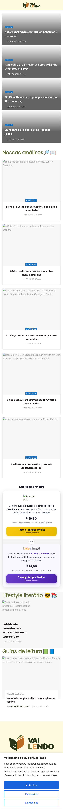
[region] (31, 781)
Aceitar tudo (31, 785)
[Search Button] (59, 5)
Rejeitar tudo (31, 802)
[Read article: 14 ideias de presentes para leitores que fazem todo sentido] (16, 610)
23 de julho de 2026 (15, 139)
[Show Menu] (3, 5)
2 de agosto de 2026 (15, 74)
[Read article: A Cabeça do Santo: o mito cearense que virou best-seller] (31, 309)
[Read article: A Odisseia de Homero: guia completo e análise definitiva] (31, 245)
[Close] (60, 756)
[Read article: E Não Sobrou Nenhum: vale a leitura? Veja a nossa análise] (31, 374)
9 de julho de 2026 (32, 472)
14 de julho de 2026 (32, 343)
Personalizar (31, 793)
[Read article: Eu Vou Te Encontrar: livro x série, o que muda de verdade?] (31, 181)
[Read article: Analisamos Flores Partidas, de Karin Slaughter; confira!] (31, 438)
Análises (31, 200)
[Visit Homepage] (31, 5)
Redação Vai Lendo (20, 706)
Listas (9, 27)
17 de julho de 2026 (32, 279)
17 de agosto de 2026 (16, 41)
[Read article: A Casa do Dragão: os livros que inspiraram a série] (31, 677)
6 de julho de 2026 (40, 706)
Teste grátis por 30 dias (31, 531)
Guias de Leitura (15, 694)
